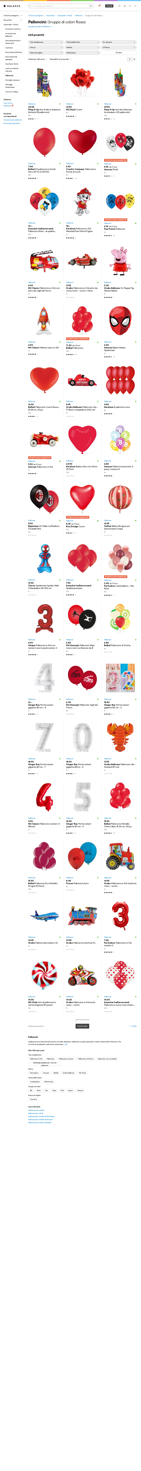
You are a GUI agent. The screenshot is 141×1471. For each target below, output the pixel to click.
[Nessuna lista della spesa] (130, 6)
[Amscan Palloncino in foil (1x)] (44, 450)
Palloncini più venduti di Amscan (40, 1119)
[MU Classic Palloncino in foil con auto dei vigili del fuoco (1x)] (44, 271)
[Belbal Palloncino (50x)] (82, 331)
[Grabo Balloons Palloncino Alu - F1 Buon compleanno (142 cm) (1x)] (82, 390)
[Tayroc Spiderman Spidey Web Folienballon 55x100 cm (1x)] (44, 569)
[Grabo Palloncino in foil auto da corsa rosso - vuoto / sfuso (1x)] (82, 271)
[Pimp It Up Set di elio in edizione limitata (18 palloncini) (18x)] (44, 93)
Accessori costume (12, 29)
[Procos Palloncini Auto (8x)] (82, 867)
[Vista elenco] (134, 59)
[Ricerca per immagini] (90, 6)
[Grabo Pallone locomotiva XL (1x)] (82, 926)
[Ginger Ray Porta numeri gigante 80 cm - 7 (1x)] (44, 748)
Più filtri (119, 53)
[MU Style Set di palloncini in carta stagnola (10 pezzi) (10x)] (44, 986)
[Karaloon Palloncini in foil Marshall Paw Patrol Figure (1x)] (82, 212)
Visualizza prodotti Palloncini (39, 26)
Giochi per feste (11, 64)
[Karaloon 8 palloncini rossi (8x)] (120, 390)
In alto (134, 1026)
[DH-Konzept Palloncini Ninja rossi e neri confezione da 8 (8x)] (82, 629)
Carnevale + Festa (11, 25)
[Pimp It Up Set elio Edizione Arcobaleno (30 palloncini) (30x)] (120, 93)
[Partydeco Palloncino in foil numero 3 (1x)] (120, 926)
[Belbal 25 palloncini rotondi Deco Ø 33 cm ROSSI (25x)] (44, 152)
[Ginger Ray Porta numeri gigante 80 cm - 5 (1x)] (82, 807)
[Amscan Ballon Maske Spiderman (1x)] (120, 331)
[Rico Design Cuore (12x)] (82, 509)
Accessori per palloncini (10, 34)
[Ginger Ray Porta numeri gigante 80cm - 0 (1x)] (82, 748)
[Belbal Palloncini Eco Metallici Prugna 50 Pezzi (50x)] (44, 867)
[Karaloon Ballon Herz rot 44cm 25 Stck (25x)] (82, 450)
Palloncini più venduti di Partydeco (41, 1116)
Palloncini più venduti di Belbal (39, 1123)
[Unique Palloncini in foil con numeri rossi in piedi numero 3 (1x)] (44, 629)
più (66, 1044)
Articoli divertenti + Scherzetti (13, 42)
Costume (9, 48)
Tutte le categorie (11, 16)
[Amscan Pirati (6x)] (120, 152)
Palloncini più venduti (36, 1110)
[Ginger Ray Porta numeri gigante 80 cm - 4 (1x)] (44, 688)
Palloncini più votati (35, 1113)
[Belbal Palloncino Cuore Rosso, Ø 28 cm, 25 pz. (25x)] (44, 390)
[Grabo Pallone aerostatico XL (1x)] (44, 926)
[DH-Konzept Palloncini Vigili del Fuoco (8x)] (82, 688)
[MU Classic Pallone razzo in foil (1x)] (44, 331)
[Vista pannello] (129, 59)
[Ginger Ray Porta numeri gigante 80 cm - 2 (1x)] (120, 688)
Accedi (109, 6)
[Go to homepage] (12, 6)
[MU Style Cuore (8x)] (82, 93)
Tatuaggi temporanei (10, 86)
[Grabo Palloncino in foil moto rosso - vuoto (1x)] (82, 986)
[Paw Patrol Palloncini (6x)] (120, 212)
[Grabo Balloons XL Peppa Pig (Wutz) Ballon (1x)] (120, 271)
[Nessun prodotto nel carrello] (135, 6)
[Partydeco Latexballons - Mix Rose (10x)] (120, 569)
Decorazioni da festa (13, 52)
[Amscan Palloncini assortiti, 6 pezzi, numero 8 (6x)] (120, 450)
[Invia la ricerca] (30, 6)
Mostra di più (82, 1026)
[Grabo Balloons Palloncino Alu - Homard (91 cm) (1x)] (120, 748)
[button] (60, 104)
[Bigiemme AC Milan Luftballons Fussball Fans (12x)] (44, 509)
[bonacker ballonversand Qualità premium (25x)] (82, 569)
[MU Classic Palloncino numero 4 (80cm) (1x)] (44, 807)
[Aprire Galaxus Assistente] (119, 6)
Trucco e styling (11, 92)
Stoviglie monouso (12, 80)
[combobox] (41, 59)
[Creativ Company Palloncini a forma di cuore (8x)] (82, 152)
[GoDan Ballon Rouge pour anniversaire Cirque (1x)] (120, 509)
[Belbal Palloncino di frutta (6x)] (120, 629)
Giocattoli (8, 20)
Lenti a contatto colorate (12, 69)
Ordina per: (32, 59)
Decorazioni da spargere (11, 58)
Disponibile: (54, 59)
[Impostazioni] (99, 6)
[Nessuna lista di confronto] (124, 6)
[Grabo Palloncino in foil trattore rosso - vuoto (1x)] (120, 867)
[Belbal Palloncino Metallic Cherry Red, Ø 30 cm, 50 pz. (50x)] (120, 807)
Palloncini (9, 76)
